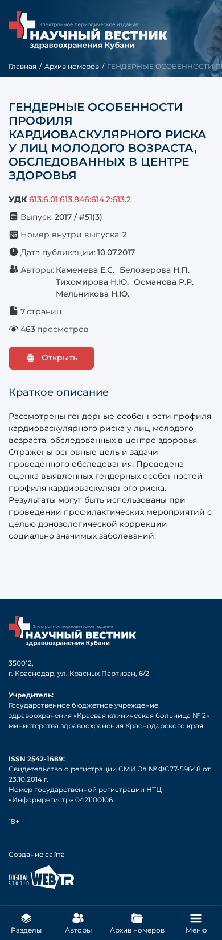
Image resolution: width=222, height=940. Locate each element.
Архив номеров (71, 66)
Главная (22, 66)
